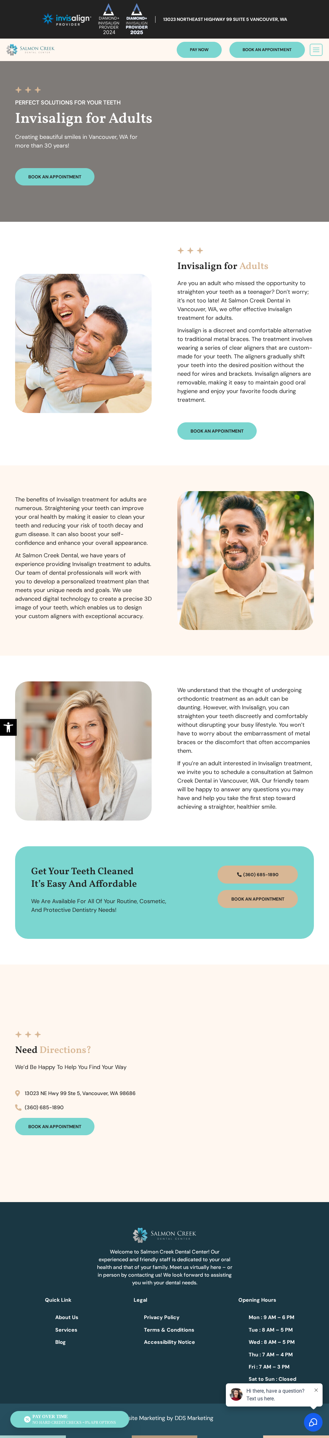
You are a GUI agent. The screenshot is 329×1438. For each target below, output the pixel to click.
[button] (8, 727)
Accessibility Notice (169, 1342)
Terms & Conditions (169, 1329)
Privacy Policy (162, 1317)
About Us (66, 1317)
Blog (60, 1342)
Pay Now (199, 49)
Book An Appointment (267, 49)
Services (66, 1329)
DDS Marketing (194, 1418)
